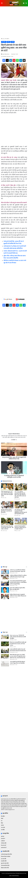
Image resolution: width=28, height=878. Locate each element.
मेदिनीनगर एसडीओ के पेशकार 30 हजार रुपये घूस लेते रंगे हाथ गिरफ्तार (15, 262)
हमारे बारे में (3, 838)
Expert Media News (5, 54)
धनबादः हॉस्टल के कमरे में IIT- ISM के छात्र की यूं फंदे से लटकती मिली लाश (15, 252)
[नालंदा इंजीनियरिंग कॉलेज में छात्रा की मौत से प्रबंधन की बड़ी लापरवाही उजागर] (5, 651)
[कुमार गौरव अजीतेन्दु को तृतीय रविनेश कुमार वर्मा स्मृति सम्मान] (5, 590)
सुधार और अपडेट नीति (4, 863)
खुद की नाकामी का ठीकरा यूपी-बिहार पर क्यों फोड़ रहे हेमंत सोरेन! (6, 511)
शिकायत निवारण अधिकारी (5, 856)
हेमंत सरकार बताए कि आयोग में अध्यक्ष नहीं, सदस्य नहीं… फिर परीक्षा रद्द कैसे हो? (7, 527)
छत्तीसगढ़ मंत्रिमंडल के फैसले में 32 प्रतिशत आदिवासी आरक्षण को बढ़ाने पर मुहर (18, 576)
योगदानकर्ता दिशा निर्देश (5, 865)
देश (1, 821)
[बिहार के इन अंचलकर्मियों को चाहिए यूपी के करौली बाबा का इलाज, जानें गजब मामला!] (5, 644)
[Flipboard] (20, 299)
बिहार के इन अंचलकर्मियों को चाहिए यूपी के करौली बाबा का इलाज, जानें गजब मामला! (18, 643)
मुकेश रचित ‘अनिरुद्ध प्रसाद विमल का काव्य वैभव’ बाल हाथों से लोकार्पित (15, 257)
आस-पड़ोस (3, 827)
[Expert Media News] (14, 3)
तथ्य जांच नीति (3, 859)
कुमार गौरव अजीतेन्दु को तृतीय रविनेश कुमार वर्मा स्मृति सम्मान (17, 588)
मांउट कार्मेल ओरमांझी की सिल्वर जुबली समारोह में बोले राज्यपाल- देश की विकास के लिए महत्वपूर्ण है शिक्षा (18, 582)
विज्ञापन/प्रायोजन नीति (5, 868)
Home (3, 39)
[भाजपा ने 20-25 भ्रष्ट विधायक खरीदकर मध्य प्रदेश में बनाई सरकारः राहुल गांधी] (5, 571)
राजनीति (12, 42)
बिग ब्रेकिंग (7, 39)
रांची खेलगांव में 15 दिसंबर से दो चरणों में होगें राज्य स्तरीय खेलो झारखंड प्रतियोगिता (15, 247)
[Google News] (8, 299)
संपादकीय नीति (3, 861)
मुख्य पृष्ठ (2, 836)
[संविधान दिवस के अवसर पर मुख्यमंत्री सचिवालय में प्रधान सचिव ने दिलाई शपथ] (5, 596)
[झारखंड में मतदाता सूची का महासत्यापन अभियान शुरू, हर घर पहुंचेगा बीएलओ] (21, 521)
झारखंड (2, 825)
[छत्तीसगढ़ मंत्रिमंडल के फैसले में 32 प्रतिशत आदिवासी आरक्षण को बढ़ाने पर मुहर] (5, 577)
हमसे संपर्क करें (3, 847)
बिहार (8, 42)
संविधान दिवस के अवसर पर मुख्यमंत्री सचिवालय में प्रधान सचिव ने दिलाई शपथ (18, 595)
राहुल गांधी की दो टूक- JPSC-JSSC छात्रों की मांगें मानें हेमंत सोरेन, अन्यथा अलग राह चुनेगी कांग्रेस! (7, 494)
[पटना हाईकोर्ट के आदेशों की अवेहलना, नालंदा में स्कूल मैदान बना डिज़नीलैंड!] (5, 663)
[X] (16, 440)
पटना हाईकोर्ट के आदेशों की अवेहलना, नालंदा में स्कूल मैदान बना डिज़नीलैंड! (17, 662)
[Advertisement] (14, 22)
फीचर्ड (2, 818)
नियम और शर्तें (3, 845)
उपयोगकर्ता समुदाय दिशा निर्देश (6, 854)
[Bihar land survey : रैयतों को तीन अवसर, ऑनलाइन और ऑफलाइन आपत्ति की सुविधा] (5, 637)
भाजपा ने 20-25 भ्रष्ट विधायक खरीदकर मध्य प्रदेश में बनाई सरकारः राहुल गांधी (17, 570)
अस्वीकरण (3, 841)
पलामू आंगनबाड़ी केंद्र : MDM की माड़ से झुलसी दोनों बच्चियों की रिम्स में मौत (14, 242)
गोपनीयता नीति (3, 843)
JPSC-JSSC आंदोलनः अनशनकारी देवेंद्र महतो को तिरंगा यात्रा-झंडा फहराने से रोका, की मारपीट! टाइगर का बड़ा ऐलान (20, 494)
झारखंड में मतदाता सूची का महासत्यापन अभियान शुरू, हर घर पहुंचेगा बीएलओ (20, 527)
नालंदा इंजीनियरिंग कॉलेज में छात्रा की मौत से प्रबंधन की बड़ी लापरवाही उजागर (18, 650)
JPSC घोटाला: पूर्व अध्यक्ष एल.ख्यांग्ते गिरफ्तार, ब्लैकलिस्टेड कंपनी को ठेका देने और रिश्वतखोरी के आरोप (21, 512)
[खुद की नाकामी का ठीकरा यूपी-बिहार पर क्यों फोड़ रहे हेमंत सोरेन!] (7, 504)
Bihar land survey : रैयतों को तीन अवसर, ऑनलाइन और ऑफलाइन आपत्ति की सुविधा (18, 637)
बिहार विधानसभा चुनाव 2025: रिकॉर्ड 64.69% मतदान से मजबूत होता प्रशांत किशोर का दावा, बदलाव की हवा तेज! (17, 656)
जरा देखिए (3, 830)
